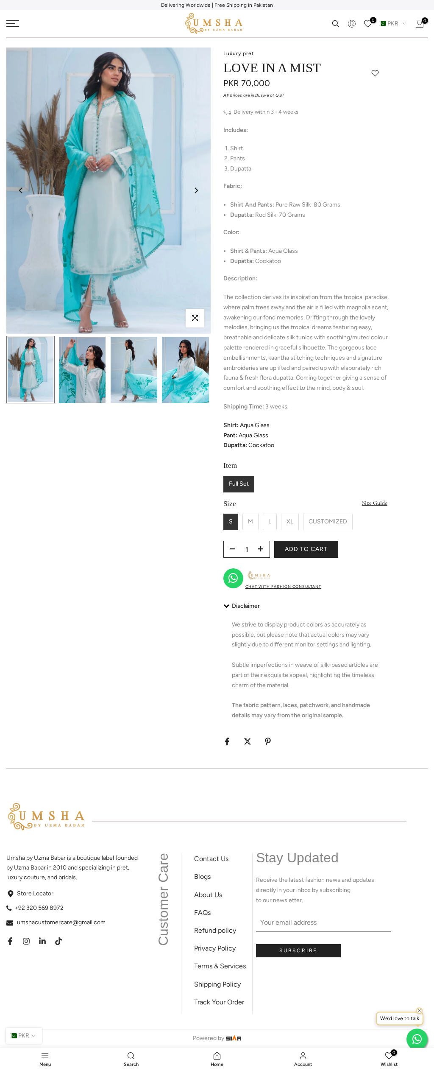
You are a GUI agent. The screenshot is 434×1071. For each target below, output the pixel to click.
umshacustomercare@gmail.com (61, 922)
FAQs (202, 913)
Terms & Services (220, 966)
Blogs (202, 876)
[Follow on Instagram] (26, 941)
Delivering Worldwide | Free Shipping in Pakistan (217, 5)
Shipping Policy (217, 984)
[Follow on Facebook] (10, 941)
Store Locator (35, 893)
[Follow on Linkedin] (42, 941)
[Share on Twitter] (247, 741)
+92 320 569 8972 (39, 908)
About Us (208, 895)
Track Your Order (219, 1002)
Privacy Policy (215, 948)
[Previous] (21, 190)
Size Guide (374, 502)
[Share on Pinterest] (268, 741)
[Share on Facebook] (227, 741)
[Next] (195, 190)
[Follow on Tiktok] (58, 941)
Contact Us (211, 859)
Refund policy (215, 930)
